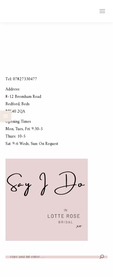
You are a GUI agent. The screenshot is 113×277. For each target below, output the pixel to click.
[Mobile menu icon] (102, 11)
